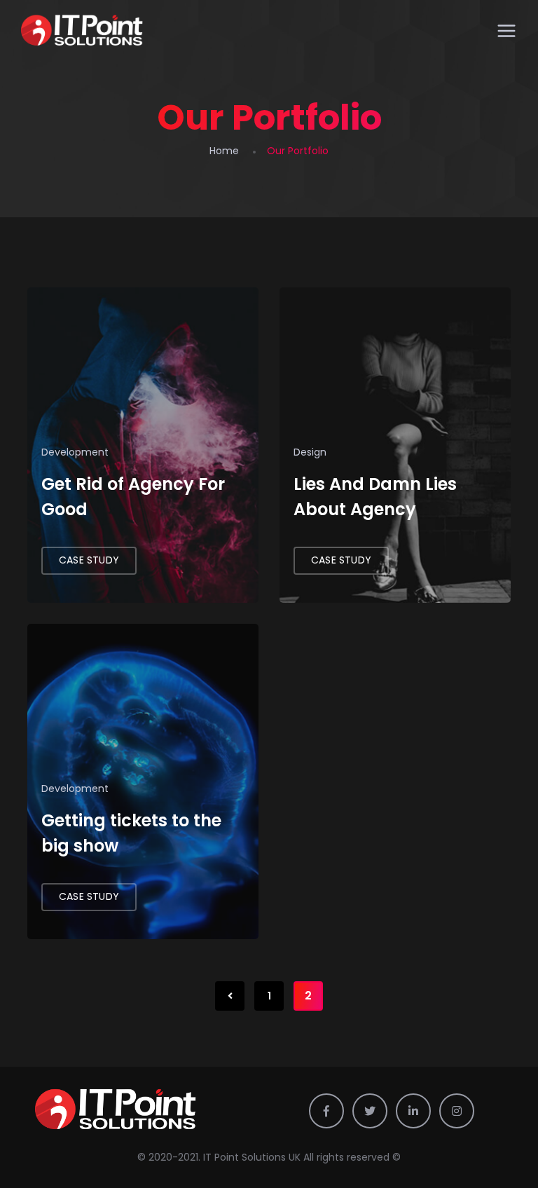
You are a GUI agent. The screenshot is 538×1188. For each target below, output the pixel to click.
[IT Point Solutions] (82, 31)
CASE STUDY (89, 560)
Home (224, 151)
